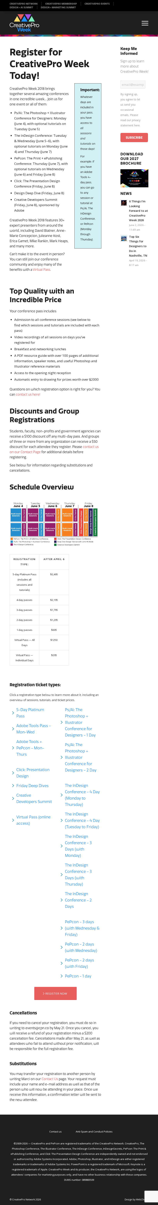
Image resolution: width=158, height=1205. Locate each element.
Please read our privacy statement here (130, 120)
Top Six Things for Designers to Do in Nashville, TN (138, 246)
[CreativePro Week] (24, 23)
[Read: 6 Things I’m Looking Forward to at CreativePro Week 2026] (123, 202)
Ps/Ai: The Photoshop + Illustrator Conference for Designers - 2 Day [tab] (81, 757)
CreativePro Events (97, 3)
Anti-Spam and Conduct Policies (94, 1131)
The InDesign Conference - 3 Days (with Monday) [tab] (78, 846)
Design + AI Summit (21, 7)
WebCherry (142, 1199)
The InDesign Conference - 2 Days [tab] (78, 900)
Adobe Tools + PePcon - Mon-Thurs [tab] (30, 748)
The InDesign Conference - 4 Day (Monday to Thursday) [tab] (82, 795)
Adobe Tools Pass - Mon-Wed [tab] (33, 728)
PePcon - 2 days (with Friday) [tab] (79, 963)
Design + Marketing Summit (58, 7)
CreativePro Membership (61, 3)
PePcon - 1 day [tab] (78, 976)
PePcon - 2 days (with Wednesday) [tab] (81, 947)
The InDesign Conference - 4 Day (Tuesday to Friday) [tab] (82, 820)
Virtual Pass (41, 270)
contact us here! (28, 394)
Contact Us (50, 1079)
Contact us (55, 1131)
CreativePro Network (24, 3)
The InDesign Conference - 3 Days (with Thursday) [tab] (78, 874)
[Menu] (143, 23)
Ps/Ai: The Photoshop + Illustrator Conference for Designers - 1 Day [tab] (80, 722)
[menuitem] (26, 4)
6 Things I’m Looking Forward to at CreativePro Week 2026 (138, 210)
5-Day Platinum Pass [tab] (30, 712)
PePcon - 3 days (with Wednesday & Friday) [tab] (82, 928)
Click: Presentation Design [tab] (33, 772)
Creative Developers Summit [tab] (34, 798)
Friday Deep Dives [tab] (32, 785)
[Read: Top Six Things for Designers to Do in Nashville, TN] (123, 238)
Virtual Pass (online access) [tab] (33, 820)
